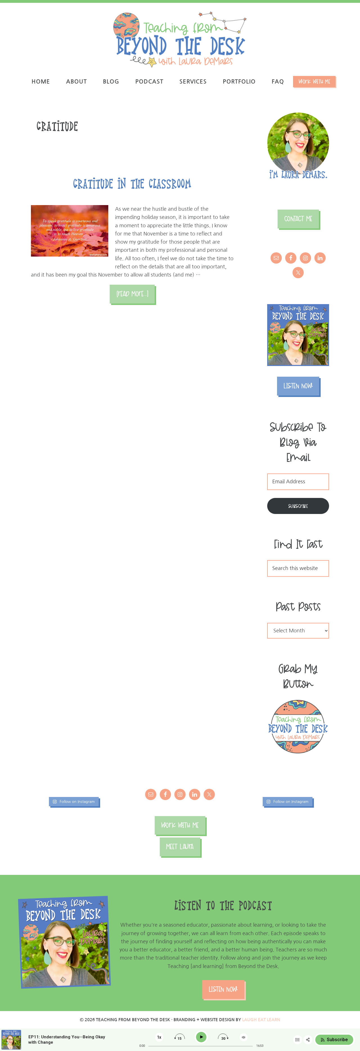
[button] (348, 8)
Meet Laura (180, 846)
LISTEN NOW (298, 386)
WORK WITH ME (180, 825)
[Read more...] (135, 297)
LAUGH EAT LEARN (261, 1020)
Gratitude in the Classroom (132, 183)
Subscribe (298, 506)
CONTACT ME (298, 219)
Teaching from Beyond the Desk (180, 39)
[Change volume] (244, 1037)
